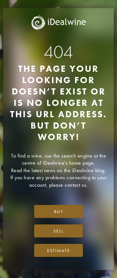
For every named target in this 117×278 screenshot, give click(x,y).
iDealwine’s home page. (69, 162)
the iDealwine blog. (85, 170)
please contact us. (68, 185)
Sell (58, 231)
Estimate (58, 250)
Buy (58, 211)
